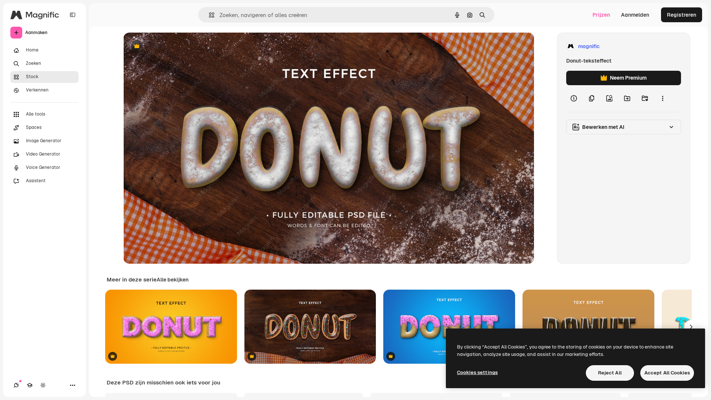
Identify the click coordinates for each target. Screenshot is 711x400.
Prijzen (601, 14)
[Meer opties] (662, 98)
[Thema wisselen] (43, 385)
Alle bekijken (172, 279)
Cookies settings (477, 372)
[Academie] (30, 385)
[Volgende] (691, 327)
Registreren (681, 14)
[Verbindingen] (16, 385)
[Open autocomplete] (208, 15)
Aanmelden (635, 14)
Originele (172, 46)
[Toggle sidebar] (73, 15)
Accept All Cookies (667, 373)
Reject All (610, 373)
